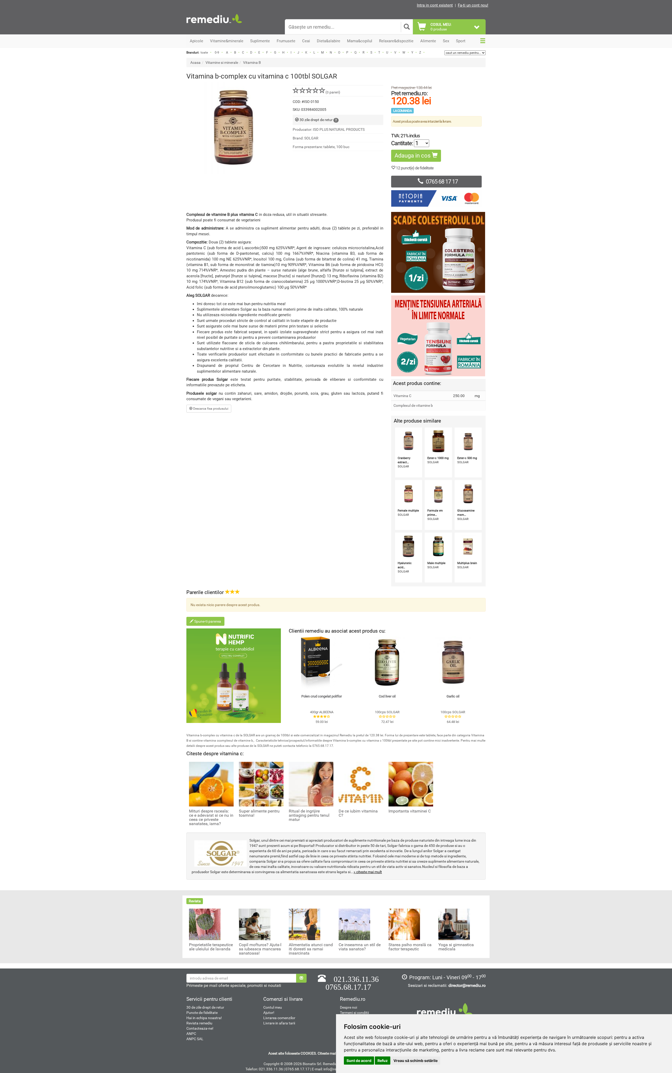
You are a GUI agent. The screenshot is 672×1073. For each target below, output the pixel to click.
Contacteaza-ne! (199, 1028)
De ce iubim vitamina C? (358, 813)
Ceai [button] (306, 41)
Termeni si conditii (354, 1013)
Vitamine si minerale (222, 62)
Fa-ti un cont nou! (473, 5)
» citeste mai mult (368, 872)
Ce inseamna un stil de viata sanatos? (360, 947)
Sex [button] (446, 41)
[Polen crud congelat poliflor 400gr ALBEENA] (321, 663)
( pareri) (333, 92)
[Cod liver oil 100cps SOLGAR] (387, 663)
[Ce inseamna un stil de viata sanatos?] (354, 924)
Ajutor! (268, 1013)
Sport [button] (460, 41)
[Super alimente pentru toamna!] (261, 784)
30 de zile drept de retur (205, 1007)
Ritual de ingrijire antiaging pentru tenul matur (309, 815)
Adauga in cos (413, 155)
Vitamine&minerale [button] (226, 41)
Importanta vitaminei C (409, 811)
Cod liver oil (387, 696)
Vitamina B (252, 62)
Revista (195, 901)
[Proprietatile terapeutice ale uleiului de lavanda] (204, 924)
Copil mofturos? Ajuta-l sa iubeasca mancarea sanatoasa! (260, 949)
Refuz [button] (382, 1060)
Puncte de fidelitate (202, 1013)
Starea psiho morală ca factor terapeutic (410, 947)
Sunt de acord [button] (358, 1060)
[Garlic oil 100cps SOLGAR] (453, 663)
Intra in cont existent (435, 5)
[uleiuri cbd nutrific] (233, 675)
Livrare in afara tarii (279, 1023)
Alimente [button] (428, 41)
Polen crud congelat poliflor (321, 696)
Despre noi (348, 1007)
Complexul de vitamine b (413, 405)
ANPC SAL (194, 1039)
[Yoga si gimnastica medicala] (454, 924)
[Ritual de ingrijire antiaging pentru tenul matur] (311, 784)
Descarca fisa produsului (210, 408)
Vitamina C (402, 396)
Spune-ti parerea (207, 621)
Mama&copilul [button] (359, 41)
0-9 (217, 52)
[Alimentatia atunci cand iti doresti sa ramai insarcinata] (304, 924)
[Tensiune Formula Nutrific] (438, 335)
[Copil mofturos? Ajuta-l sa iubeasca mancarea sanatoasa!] (254, 924)
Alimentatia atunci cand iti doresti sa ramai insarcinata (311, 949)
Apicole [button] (196, 41)
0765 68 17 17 (442, 181)
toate (204, 52)
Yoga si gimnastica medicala (456, 947)
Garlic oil (453, 696)
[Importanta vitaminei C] (410, 784)
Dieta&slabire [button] (328, 41)
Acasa (195, 62)
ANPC (191, 1034)
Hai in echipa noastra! (204, 1018)
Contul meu (272, 1007)
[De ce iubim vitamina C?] (361, 784)
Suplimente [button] (260, 41)
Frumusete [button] (286, 41)
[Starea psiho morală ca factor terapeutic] (404, 924)
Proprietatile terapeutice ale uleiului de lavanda (211, 947)
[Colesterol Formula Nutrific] (438, 252)
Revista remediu (199, 1023)
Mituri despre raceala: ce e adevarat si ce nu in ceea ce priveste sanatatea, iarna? (211, 817)
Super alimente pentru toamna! (259, 813)
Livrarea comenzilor (279, 1018)
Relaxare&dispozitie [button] (396, 41)
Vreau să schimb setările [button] (415, 1060)
